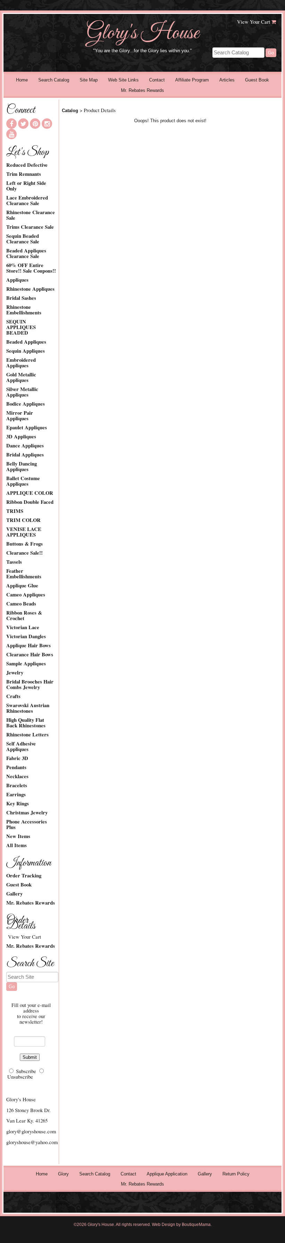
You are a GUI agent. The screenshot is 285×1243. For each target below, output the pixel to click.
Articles (227, 80)
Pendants (16, 767)
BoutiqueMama (196, 1224)
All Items (16, 845)
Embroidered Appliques (21, 362)
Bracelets (16, 785)
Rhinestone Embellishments (23, 309)
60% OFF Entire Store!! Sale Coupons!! (31, 268)
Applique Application (167, 1173)
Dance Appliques (25, 445)
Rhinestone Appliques (30, 289)
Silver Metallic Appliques (22, 392)
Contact (157, 80)
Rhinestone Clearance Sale (30, 215)
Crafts (13, 696)
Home (22, 80)
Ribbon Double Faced (30, 502)
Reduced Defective (27, 165)
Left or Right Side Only (26, 185)
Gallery (14, 894)
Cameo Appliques (25, 594)
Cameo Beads (21, 604)
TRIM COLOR (23, 520)
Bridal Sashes (21, 298)
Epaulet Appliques (26, 427)
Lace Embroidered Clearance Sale (27, 200)
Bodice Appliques (25, 404)
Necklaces (17, 776)
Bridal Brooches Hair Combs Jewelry (30, 684)
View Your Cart (253, 21)
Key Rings (17, 803)
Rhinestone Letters (27, 734)
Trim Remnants (23, 174)
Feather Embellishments (23, 573)
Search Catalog (53, 80)
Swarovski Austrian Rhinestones (27, 708)
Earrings (16, 794)
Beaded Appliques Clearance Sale (26, 253)
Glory (63, 1173)
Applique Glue (22, 585)
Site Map (89, 80)
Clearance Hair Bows (29, 654)
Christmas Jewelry (27, 812)
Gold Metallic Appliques (21, 377)
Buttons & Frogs (24, 544)
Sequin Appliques (25, 351)
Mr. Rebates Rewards (142, 90)
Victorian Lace (22, 627)
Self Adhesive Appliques (21, 746)
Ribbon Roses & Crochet (24, 615)
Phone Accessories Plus (26, 824)
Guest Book (257, 80)
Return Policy (236, 1173)
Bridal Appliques (25, 455)
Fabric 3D (17, 758)
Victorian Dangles (26, 636)
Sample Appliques (26, 663)
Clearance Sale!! (24, 553)
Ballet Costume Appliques (23, 481)
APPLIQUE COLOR (29, 493)
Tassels (14, 562)
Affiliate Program (192, 80)
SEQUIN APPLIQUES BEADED (21, 327)
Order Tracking (23, 875)
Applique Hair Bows (28, 645)
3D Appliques (21, 436)
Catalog (70, 110)
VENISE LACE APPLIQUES (23, 532)
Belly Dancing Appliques (21, 466)
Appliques (17, 280)
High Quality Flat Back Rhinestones (26, 722)
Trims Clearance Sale (30, 227)
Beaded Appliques (26, 342)
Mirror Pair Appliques (19, 415)
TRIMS (14, 511)
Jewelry (14, 672)
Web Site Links (123, 80)
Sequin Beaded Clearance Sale (22, 238)
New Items (18, 836)
